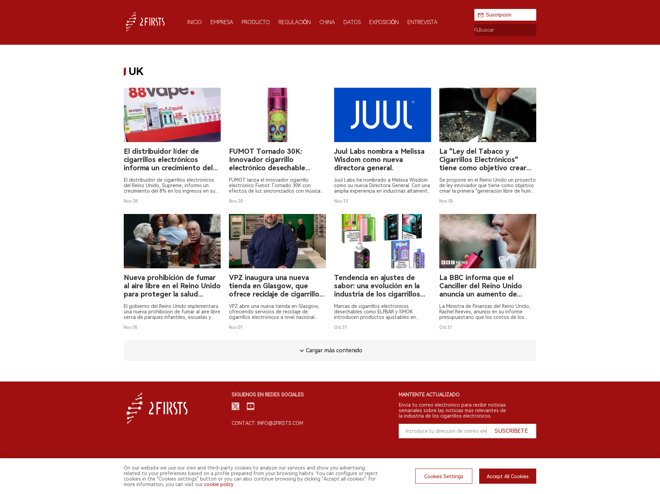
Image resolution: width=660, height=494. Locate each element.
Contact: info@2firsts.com (267, 423)
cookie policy (218, 484)
